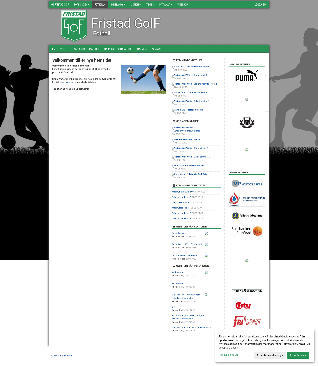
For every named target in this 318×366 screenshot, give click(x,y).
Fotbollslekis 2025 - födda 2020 (187, 244)
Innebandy (117, 4)
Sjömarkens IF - (191, 92)
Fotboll (99, 4)
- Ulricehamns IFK (192, 157)
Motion (135, 4)
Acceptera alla (298, 355)
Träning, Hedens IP (181, 197)
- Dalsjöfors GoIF (191, 101)
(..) (173, 307)
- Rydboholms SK (190, 75)
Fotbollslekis (178, 233)
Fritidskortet (177, 283)
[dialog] (264, 345)
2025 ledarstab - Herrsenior (185, 255)
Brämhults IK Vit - (191, 66)
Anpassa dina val (228, 354)
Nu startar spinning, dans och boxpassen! (192, 327)
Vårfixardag (177, 272)
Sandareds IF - (189, 165)
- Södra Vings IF (191, 148)
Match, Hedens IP (181, 202)
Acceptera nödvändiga (270, 355)
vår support (68, 82)
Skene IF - (187, 139)
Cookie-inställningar (62, 355)
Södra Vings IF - (191, 174)
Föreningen (80, 4)
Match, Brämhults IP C (183, 192)
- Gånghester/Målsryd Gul (195, 84)
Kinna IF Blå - (188, 110)
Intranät (164, 4)
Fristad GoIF (61, 4)
